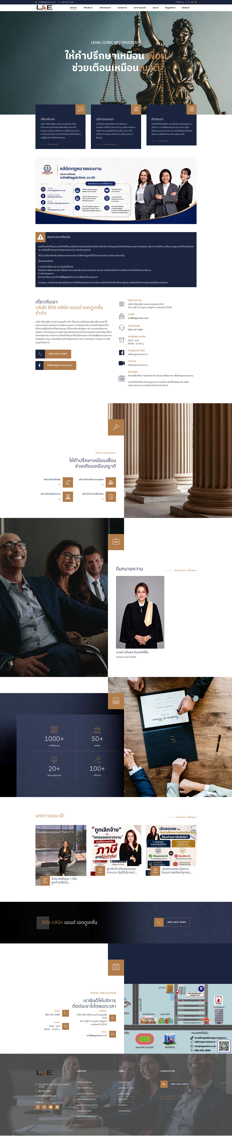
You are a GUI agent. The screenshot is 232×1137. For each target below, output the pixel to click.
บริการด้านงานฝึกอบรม (86, 1116)
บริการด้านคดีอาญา (85, 1087)
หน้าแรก (73, 7)
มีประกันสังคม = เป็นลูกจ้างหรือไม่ (64, 880)
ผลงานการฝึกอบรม (126, 1087)
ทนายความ (122, 7)
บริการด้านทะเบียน (84, 1110)
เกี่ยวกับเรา (88, 7)
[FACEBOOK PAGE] (122, 353)
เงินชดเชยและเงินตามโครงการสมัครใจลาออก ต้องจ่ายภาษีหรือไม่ (177, 872)
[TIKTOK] (122, 363)
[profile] (140, 612)
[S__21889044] (170, 1019)
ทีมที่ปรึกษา (123, 1105)
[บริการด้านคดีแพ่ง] (68, 482)
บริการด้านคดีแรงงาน (85, 1093)
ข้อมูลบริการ (170, 7)
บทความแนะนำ (140, 7)
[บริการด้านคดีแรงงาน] (68, 497)
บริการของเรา (105, 7)
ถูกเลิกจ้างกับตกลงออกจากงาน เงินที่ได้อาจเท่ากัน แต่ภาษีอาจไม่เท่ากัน (121, 872)
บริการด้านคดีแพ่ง (84, 1082)
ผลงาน (155, 7)
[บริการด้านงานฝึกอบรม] (111, 497)
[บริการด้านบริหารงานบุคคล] (111, 482)
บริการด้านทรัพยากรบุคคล (87, 1105)
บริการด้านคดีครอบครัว (86, 1099)
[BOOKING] (122, 379)
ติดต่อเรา (186, 7)
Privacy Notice (125, 1110)
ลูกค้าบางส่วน (124, 1093)
